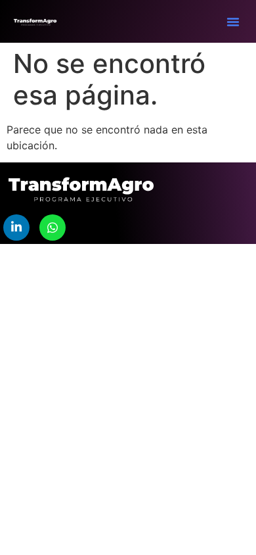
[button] (233, 22)
